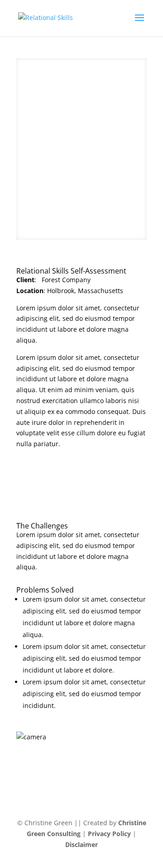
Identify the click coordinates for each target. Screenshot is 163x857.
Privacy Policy (110, 833)
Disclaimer (81, 844)
